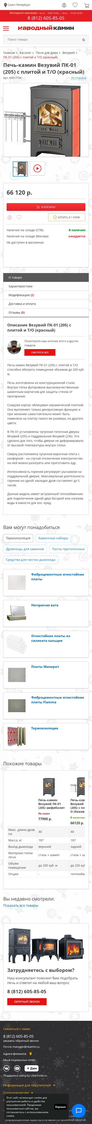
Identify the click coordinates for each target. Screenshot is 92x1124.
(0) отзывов (78, 78)
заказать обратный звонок (21, 1041)
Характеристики (21, 286)
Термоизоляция (18, 538)
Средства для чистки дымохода (30, 559)
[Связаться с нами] (79, 1111)
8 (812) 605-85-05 (46, 18)
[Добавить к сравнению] (10, 217)
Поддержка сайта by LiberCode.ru (25, 1075)
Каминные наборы (53, 538)
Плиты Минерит (45, 666)
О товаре (15, 277)
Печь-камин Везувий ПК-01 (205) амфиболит (51, 804)
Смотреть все (40, 352)
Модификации (21, 295)
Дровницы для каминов (25, 549)
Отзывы (17, 312)
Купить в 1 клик (69, 217)
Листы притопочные (68, 549)
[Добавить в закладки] (19, 217)
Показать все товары (20, 905)
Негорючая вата (44, 605)
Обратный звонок (27, 1002)
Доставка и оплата (22, 304)
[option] (46, 120)
